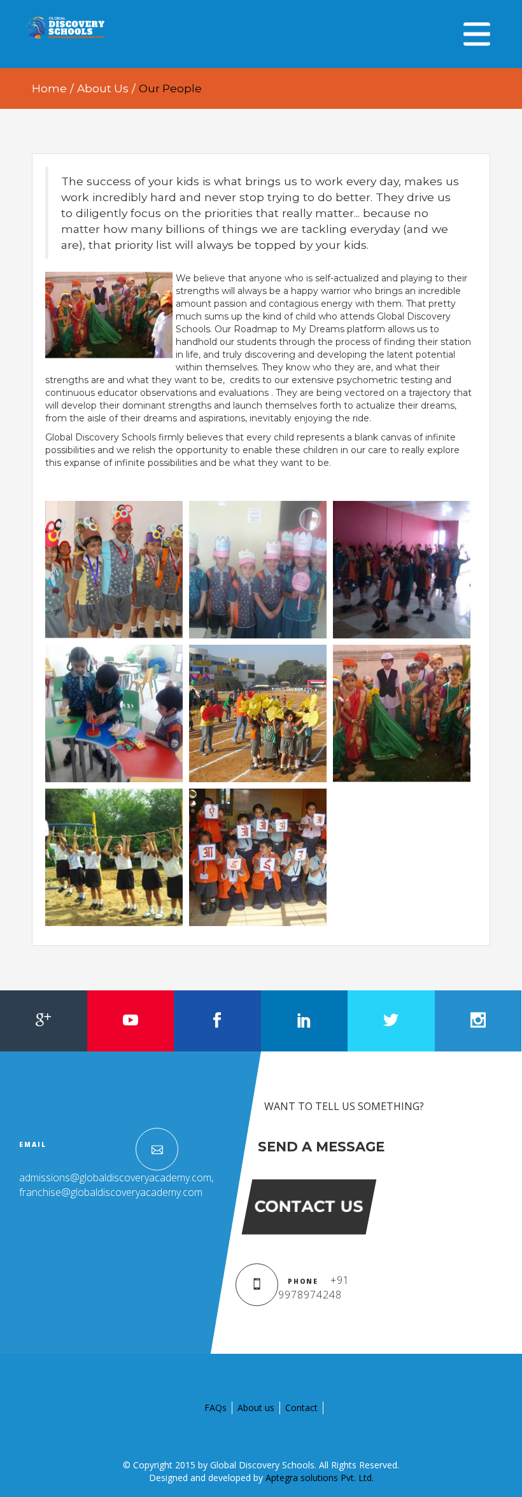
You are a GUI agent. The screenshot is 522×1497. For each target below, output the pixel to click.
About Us (103, 88)
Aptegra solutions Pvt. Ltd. (319, 1478)
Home (49, 88)
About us (255, 1408)
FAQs (215, 1408)
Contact (301, 1408)
